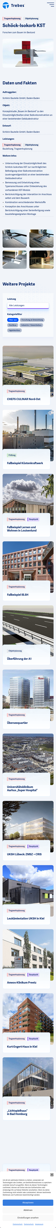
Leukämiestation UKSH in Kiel (25, 918)
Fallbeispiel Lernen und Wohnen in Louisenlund (22, 529)
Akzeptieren (28, 1202)
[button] (52, 1174)
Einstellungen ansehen (28, 1217)
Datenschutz (18, 1224)
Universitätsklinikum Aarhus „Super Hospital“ (22, 788)
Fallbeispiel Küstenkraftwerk (25, 463)
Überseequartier (17, 723)
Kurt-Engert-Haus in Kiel (22, 1046)
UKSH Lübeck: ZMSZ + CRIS (24, 854)
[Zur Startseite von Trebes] (14, 5)
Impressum (39, 1224)
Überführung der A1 (19, 659)
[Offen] (51, 5)
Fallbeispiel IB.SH (17, 595)
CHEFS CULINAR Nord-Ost (23, 399)
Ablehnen (28, 1210)
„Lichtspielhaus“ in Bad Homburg (17, 1112)
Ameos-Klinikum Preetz (21, 982)
